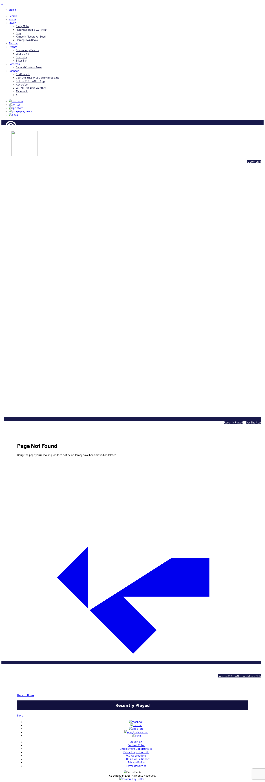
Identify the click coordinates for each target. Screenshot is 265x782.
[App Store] (16, 108)
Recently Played (233, 422)
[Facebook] (16, 101)
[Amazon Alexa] (13, 114)
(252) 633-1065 (141, 669)
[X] (14, 104)
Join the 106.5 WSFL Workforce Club (239, 676)
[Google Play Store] (20, 111)
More (20, 715)
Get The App (253, 422)
